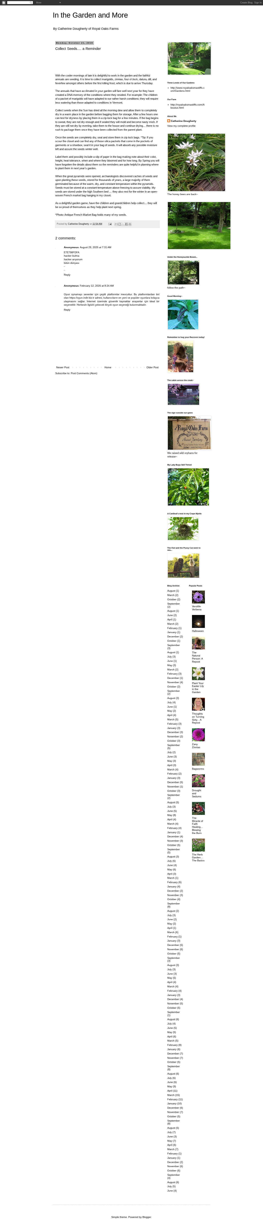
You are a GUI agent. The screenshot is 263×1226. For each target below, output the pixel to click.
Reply (67, 274)
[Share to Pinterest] (130, 224)
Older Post (153, 367)
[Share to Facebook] (126, 224)
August (171, 590)
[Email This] (116, 224)
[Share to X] (123, 224)
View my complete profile (181, 125)
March (170, 595)
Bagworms (198, 768)
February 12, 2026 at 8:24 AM (97, 285)
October (171, 599)
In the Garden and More (90, 15)
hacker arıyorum (73, 259)
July (169, 656)
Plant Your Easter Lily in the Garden (198, 688)
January (171, 632)
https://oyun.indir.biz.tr (81, 297)
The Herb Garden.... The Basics (198, 857)
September (173, 603)
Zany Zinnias (196, 746)
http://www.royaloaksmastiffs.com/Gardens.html (187, 89)
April (169, 619)
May (169, 665)
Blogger (146, 1217)
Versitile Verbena (196, 608)
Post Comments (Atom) (84, 373)
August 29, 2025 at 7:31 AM (95, 247)
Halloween (198, 631)
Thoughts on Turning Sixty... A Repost (198, 718)
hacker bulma (71, 255)
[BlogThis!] (119, 224)
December (173, 636)
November (173, 682)
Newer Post (62, 367)
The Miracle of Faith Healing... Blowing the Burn (197, 825)
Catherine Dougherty (183, 121)
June (170, 615)
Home (107, 367)
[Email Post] (109, 224)
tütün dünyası (71, 262)
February (172, 628)
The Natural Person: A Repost (197, 657)
